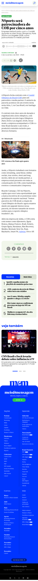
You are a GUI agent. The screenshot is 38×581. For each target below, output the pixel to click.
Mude (23, 479)
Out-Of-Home (26, 441)
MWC (5, 461)
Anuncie (24, 500)
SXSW (5, 459)
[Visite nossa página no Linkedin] (23, 578)
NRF (5, 464)
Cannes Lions (7, 456)
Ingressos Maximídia (25, 518)
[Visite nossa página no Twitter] (14, 578)
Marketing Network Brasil (11, 510)
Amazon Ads (25, 454)
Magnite (24, 474)
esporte (16, 257)
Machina (24, 469)
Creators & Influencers (25, 438)
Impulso (24, 459)
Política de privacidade (25, 503)
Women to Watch (27, 513)
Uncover (24, 476)
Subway (22, 231)
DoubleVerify (25, 483)
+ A (8, 60)
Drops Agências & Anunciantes (27, 425)
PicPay (24, 462)
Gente (5, 425)
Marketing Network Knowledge (9, 519)
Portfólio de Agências (10, 448)
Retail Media (25, 435)
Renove (24, 497)
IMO (23, 452)
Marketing (7, 420)
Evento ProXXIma (9, 468)
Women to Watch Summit (11, 498)
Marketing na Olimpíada (25, 421)
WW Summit (7, 466)
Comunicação (7, 418)
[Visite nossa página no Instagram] (19, 578)
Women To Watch (8, 432)
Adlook (24, 485)
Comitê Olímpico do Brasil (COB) (18, 96)
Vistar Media (25, 467)
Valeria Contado (8, 53)
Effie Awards (7, 473)
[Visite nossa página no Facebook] (10, 578)
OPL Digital (25, 457)
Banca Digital (7, 446)
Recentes (10, 277)
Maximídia (7, 471)
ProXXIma (7, 430)
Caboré (6, 476)
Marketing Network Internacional (9, 538)
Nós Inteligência (26, 464)
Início (3, 10)
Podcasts (6, 438)
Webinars (6, 443)
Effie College (7, 547)
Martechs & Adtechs (27, 444)
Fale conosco (25, 506)
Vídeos (6, 441)
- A (4, 60)
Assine (24, 495)
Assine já (19, 400)
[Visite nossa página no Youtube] (28, 578)
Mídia (7, 10)
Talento (24, 429)
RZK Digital (25, 481)
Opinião (6, 427)
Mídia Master (7, 504)
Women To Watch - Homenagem (9, 523)
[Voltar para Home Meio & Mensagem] (17, 3)
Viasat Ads (25, 472)
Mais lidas (28, 277)
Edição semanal (26, 510)
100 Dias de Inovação (28, 418)
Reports (6, 450)
